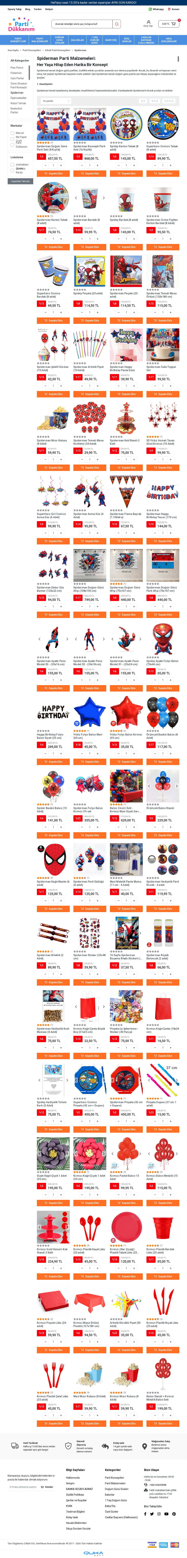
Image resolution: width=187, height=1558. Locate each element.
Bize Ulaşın (151, 1470)
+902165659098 (157, 1485)
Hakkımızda (73, 1477)
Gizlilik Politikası (75, 1494)
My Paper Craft (21, 139)
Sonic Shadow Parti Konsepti (19, 85)
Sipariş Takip (15, 9)
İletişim (49, 9)
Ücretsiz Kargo (20, 170)
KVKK (69, 1506)
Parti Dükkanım (21, 144)
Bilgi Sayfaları (75, 1470)
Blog (27, 9)
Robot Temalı (18, 103)
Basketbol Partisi (16, 110)
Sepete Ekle (55, 173)
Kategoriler (113, 1470)
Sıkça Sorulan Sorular (78, 1528)
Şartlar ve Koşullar (76, 1500)
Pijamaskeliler (19, 98)
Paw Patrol (17, 67)
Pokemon (16, 73)
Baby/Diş (110, 1506)
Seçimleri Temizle (20, 181)
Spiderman (17, 92)
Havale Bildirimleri (76, 1523)
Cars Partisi (17, 78)
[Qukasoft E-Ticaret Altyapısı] (93, 1554)
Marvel (20, 133)
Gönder (49, 1487)
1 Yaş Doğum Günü (116, 1500)
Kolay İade (72, 1517)
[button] (168, 24)
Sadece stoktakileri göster (22, 164)
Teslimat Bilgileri (75, 1511)
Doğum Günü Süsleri (116, 1489)
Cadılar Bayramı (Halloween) (121, 1517)
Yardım (37, 9)
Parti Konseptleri (114, 1477)
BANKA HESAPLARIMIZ (79, 1489)
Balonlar (110, 1494)
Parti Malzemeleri (115, 1483)
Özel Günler (111, 1511)
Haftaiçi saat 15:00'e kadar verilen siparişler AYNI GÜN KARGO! (93, 2)
